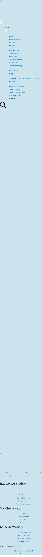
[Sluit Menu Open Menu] (6, 31)
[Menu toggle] (1, 22)
